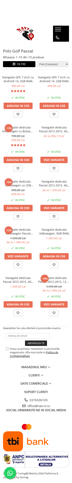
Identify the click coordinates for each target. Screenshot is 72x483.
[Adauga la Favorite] (18, 114)
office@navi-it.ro (38, 406)
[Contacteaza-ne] (57, 38)
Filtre (21, 64)
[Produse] (58, 31)
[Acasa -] (25, 34)
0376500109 (38, 400)
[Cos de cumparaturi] (57, 46)
